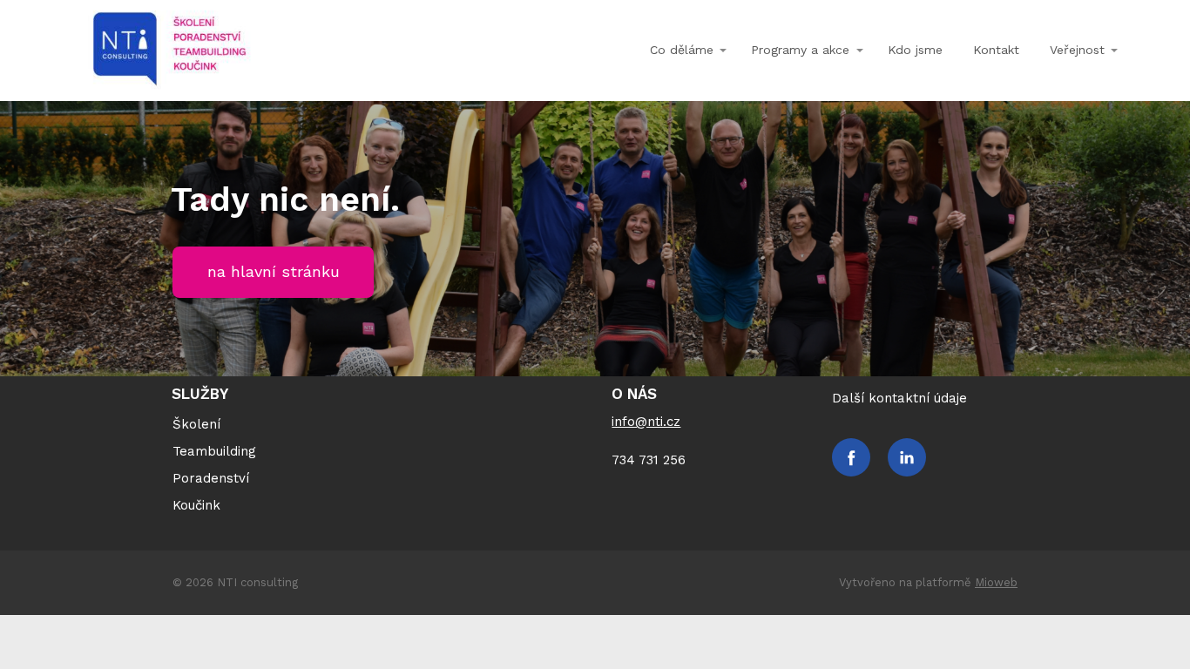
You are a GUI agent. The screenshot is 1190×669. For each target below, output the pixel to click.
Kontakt (996, 50)
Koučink (196, 505)
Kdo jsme (915, 50)
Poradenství (210, 478)
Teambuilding (214, 451)
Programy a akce (800, 50)
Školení (196, 424)
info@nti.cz (646, 421)
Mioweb (996, 582)
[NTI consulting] (169, 50)
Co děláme (681, 50)
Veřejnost (1077, 50)
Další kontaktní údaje (899, 398)
